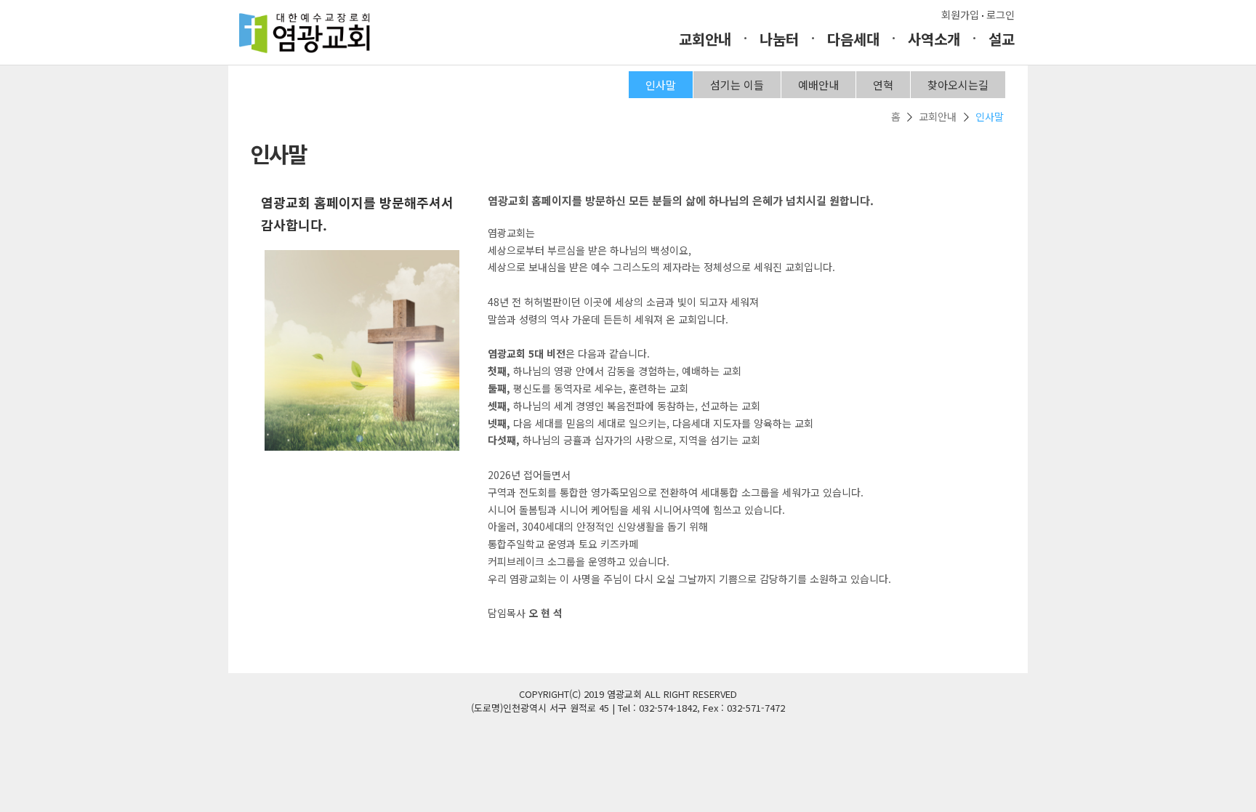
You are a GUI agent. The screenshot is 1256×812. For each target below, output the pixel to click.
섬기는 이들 (737, 84)
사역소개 (934, 38)
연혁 (883, 84)
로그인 (1000, 14)
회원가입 (960, 14)
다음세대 (853, 38)
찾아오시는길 (958, 84)
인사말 (660, 84)
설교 (1002, 38)
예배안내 (818, 84)
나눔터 (779, 38)
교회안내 (705, 38)
